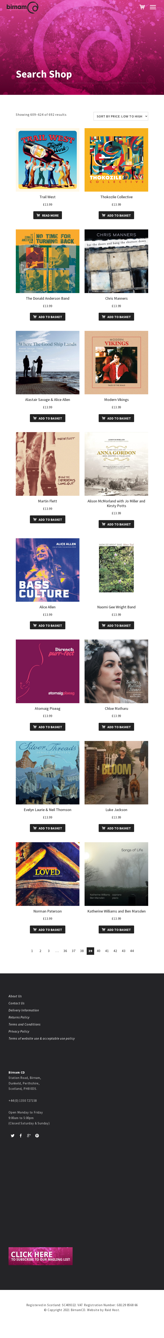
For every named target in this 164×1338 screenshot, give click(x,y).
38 (82, 951)
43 (124, 951)
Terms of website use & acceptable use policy (42, 1038)
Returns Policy (19, 1017)
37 (74, 951)
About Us (15, 996)
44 (132, 951)
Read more (50, 215)
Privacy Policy (19, 1031)
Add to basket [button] (119, 215)
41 (107, 951)
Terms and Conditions (25, 1024)
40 (99, 951)
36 (65, 951)
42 (115, 951)
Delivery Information (24, 1010)
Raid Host (112, 1310)
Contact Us (17, 1003)
